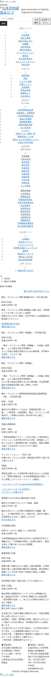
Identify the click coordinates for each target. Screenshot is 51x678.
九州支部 (25, 180)
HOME (7, 278)
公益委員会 (25, 193)
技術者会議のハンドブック (25, 247)
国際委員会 (25, 220)
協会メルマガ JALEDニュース (25, 139)
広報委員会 (25, 214)
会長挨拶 (25, 35)
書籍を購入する (8, 326)
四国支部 (25, 177)
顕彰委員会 (25, 211)
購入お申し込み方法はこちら (37, 291)
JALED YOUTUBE (25, 142)
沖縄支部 (25, 182)
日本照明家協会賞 (25, 110)
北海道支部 (25, 159)
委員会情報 (25, 90)
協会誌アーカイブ (25, 253)
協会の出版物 (25, 118)
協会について (25, 28)
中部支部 (25, 168)
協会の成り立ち (25, 41)
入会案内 (36, 21)
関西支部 (25, 171)
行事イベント (25, 84)
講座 (25, 78)
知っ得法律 (25, 127)
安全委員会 (25, 205)
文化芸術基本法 (25, 58)
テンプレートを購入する (12, 492)
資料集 (25, 250)
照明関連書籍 (25, 121)
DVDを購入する (8, 519)
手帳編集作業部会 (25, 223)
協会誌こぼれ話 (25, 256)
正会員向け (25, 96)
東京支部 (25, 165)
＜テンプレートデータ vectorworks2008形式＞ (22, 484)
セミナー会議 (25, 81)
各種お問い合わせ (25, 270)
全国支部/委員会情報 (25, 148)
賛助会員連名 (25, 50)
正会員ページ (25, 232)
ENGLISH (25, 64)
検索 (4, 23)
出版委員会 (25, 217)
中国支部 (25, 174)
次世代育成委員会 (25, 202)
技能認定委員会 (25, 199)
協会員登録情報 (25, 259)
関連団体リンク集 (25, 136)
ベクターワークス (25, 245)
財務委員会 (25, 196)
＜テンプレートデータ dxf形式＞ (16, 489)
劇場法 (25, 55)
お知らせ (25, 68)
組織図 (25, 44)
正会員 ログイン (45, 21)
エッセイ (25, 130)
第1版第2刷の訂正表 (10, 323)
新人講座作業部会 (25, 226)
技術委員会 (25, 208)
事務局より (25, 93)
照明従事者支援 (25, 124)
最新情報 (25, 75)
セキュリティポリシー (25, 61)
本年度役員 (25, 47)
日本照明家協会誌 (25, 115)
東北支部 (25, 162)
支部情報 (25, 87)
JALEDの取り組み (25, 101)
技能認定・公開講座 (25, 113)
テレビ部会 (25, 185)
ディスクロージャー (25, 52)
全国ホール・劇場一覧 (25, 133)
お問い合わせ (25, 263)
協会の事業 (25, 38)
